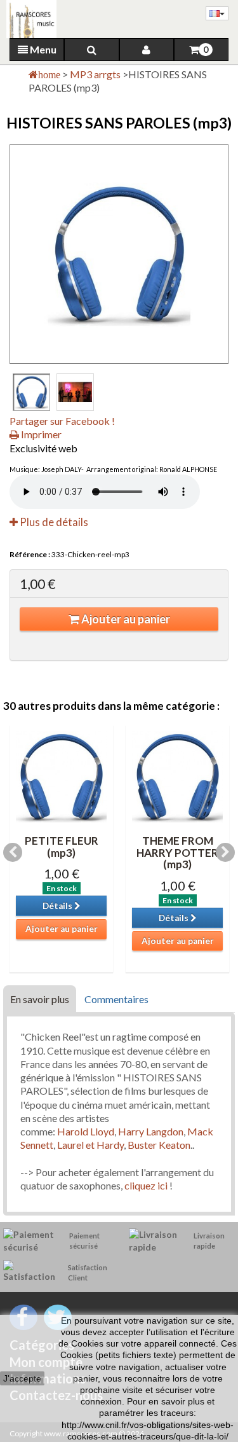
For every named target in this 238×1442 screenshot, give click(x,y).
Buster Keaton (159, 1145)
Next (225, 852)
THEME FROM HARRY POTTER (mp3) (177, 852)
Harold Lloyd (85, 1131)
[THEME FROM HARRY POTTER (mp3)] (177, 776)
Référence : (30, 554)
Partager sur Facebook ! (62, 421)
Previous (12, 852)
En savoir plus (39, 999)
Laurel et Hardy (90, 1145)
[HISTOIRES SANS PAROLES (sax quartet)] (31, 392)
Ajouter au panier (124, 619)
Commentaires (116, 999)
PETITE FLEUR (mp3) (61, 846)
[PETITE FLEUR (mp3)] (61, 776)
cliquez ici (145, 1185)
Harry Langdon (150, 1131)
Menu (42, 49)
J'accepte (22, 1378)
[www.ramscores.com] (28, 19)
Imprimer (40, 434)
